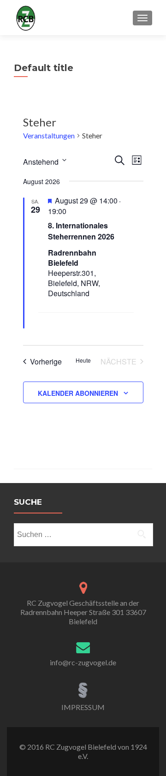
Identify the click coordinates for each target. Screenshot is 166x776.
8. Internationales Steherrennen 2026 (81, 231)
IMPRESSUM (83, 707)
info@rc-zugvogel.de (83, 662)
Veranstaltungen (49, 135)
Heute (83, 360)
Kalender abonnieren (78, 393)
